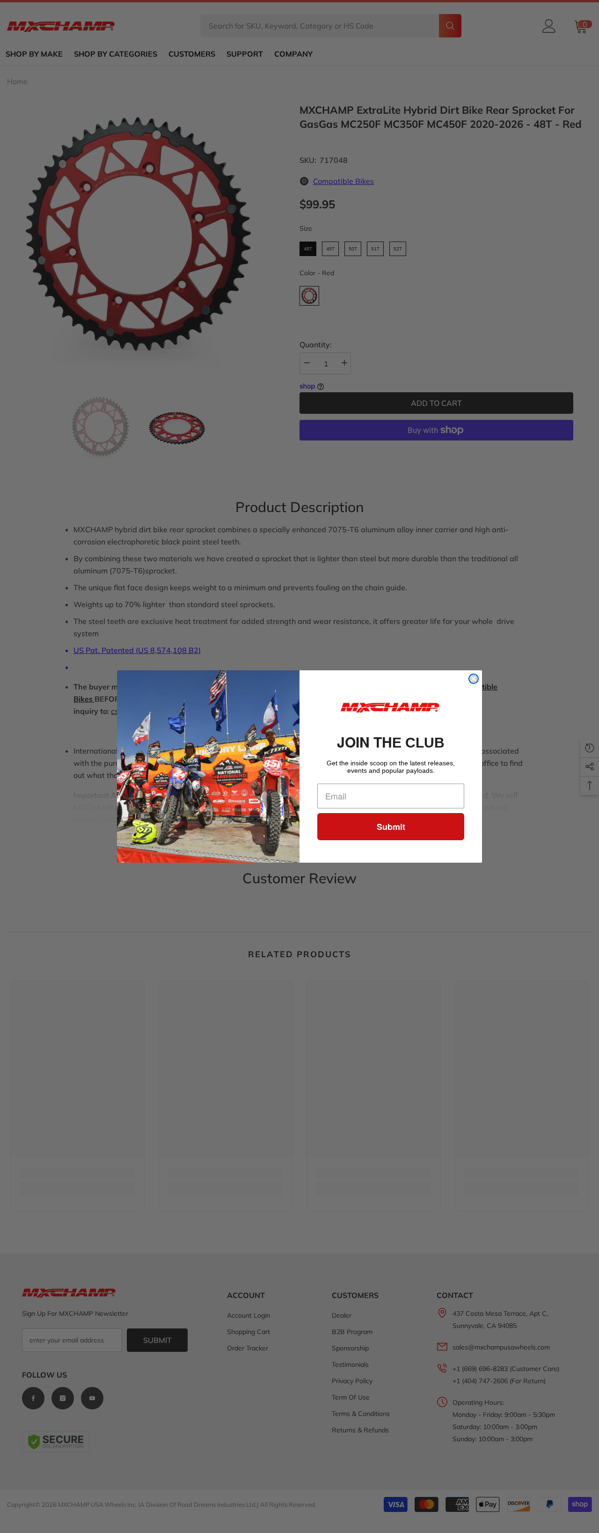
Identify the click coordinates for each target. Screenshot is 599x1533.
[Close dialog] (473, 678)
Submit (391, 827)
